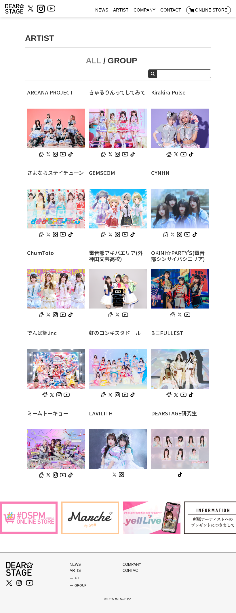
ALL (93, 60)
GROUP (122, 60)
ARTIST (120, 9)
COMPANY (144, 9)
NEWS (101, 9)
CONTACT (170, 9)
